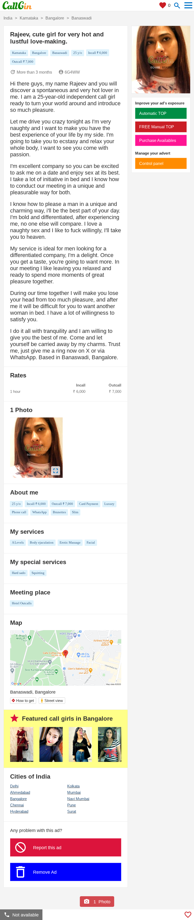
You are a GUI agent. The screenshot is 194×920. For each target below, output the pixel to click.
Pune (71, 805)
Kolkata (73, 786)
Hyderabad (19, 811)
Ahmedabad (20, 792)
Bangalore (18, 799)
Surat (71, 811)
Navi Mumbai (78, 799)
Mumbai (74, 792)
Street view (51, 700)
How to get (22, 700)
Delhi (14, 786)
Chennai (17, 805)
